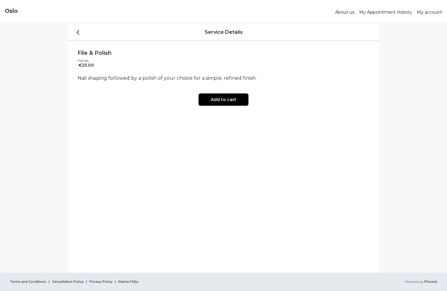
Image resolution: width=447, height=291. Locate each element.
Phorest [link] (430, 282)
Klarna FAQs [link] (128, 282)
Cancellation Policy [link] (68, 282)
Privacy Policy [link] (101, 282)
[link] (167, 11)
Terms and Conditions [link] (28, 282)
